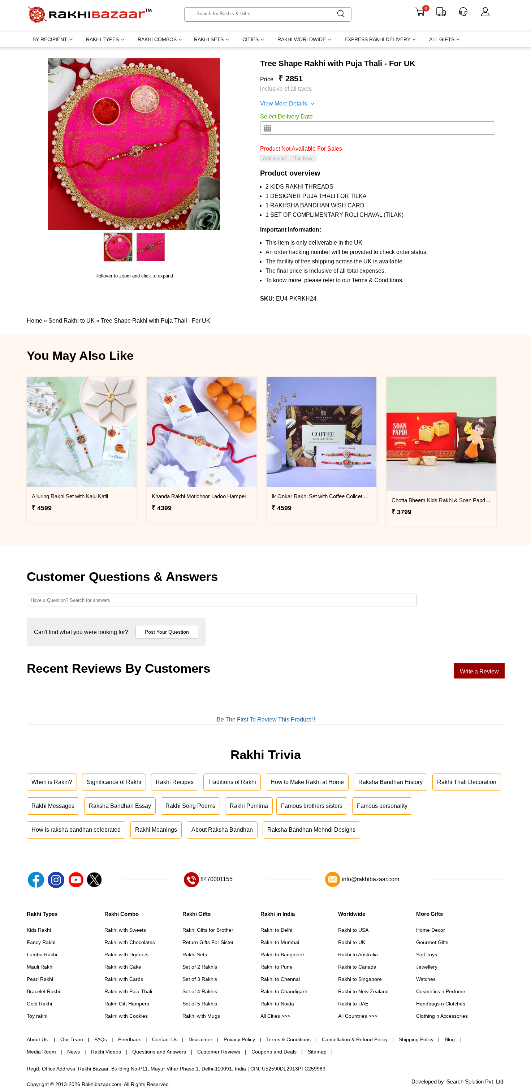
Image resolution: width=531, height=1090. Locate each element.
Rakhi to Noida (277, 1004)
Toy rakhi (37, 1016)
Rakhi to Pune (276, 967)
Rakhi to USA (353, 930)
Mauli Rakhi (40, 967)
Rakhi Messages (52, 806)
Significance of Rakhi (114, 782)
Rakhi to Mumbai (279, 942)
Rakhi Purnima (249, 806)
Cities (250, 39)
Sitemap (317, 1052)
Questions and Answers (159, 1052)
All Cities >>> (275, 1016)
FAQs (100, 1039)
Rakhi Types (102, 39)
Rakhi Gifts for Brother (207, 930)
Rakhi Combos (157, 39)
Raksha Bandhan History (390, 782)
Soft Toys (426, 954)
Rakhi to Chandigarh (283, 991)
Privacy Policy (239, 1039)
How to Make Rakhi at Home (307, 782)
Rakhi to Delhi (276, 930)
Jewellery (426, 967)
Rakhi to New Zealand (363, 991)
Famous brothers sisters (311, 806)
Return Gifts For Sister (208, 942)
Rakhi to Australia (358, 954)
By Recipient (50, 39)
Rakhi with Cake (122, 967)
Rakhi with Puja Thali (128, 991)
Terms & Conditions (288, 1039)
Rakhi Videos (106, 1052)
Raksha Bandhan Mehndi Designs (311, 830)
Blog (450, 1039)
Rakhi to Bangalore (282, 954)
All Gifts (441, 39)
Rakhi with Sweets (125, 930)
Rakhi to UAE (353, 1004)
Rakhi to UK (351, 942)
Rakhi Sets (209, 39)
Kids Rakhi (39, 930)
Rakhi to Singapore (360, 979)
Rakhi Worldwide (301, 39)
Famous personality (382, 806)
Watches (426, 979)
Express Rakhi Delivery (377, 39)
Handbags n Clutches (440, 1004)
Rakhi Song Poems (190, 806)
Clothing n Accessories (442, 1016)
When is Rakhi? (51, 782)
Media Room (41, 1052)
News (73, 1052)
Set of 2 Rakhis (199, 967)
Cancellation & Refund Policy (355, 1039)
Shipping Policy (416, 1039)
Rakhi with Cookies (126, 1016)
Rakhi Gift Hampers (126, 1004)
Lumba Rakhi (42, 954)
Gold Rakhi (39, 1004)
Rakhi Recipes (175, 782)
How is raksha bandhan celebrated (76, 830)
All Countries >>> (357, 1016)
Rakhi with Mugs (201, 1016)
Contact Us (164, 1039)
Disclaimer (200, 1039)
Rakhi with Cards (123, 979)
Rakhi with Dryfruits (126, 954)
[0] (419, 14)
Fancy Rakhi (41, 942)
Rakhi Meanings (156, 830)
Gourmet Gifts (432, 942)
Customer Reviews (218, 1052)
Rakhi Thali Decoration (466, 782)
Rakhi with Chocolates (129, 942)
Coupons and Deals (274, 1052)
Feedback (129, 1039)
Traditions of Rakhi (232, 782)
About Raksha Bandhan (222, 830)
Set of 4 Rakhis (199, 991)
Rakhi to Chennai (280, 979)
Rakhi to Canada (357, 967)
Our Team (71, 1039)
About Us (38, 1039)
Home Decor (430, 930)
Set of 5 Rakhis (199, 1004)
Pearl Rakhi (40, 979)
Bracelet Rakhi (43, 991)
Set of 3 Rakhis (199, 979)
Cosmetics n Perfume (440, 991)
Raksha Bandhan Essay (120, 806)
